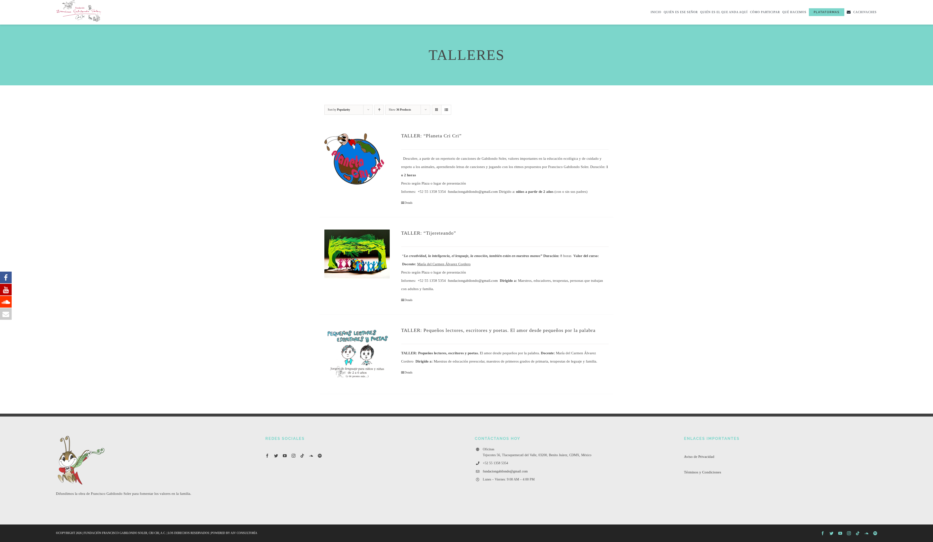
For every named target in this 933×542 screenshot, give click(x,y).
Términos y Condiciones (702, 472)
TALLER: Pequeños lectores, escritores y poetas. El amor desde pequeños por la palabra (498, 330)
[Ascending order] (379, 110)
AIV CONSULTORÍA (244, 533)
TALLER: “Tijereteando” (428, 233)
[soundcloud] (311, 456)
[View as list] (446, 110)
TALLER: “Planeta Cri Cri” (431, 135)
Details (409, 202)
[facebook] (267, 456)
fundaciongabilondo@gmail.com (473, 192)
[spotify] (320, 456)
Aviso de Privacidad (699, 457)
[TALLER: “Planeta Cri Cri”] (357, 161)
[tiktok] (302, 456)
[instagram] (293, 456)
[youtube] (285, 456)
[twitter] (276, 456)
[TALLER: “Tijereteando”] (357, 254)
